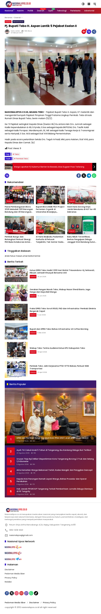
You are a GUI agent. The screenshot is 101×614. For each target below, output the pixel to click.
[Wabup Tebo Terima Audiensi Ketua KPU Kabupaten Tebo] (16, 350)
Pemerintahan (18, 22)
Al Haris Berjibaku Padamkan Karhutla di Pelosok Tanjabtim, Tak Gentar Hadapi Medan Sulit (50, 239)
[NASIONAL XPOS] (21, 3)
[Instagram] (16, 593)
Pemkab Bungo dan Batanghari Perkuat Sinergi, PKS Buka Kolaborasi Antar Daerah (18, 239)
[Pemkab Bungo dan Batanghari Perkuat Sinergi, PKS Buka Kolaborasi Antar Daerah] (19, 225)
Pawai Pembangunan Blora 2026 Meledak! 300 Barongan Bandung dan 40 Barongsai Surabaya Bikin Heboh (19, 209)
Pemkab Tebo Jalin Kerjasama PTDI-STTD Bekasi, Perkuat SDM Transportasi (59, 367)
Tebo (17, 154)
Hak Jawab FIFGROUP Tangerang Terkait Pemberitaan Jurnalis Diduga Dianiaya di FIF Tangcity (55, 490)
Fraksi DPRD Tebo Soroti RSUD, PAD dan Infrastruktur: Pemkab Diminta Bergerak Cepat (63, 309)
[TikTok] (36, 593)
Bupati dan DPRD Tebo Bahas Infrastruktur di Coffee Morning (59, 329)
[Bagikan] (94, 31)
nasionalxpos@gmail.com (21, 535)
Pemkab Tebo (22, 158)
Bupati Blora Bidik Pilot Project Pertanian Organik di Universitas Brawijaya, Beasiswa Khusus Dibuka (50, 209)
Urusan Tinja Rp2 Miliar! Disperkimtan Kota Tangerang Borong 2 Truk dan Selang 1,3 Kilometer (55, 460)
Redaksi (8, 581)
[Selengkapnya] (50, 510)
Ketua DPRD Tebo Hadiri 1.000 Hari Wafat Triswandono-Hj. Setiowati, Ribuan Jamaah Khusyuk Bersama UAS (62, 271)
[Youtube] (21, 593)
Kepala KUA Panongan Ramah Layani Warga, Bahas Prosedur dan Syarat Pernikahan (52, 480)
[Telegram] (89, 175)
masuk (19, 256)
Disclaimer (9, 569)
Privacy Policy (11, 577)
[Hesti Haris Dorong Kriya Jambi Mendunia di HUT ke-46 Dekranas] (81, 195)
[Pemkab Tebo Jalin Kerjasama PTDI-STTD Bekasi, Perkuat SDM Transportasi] (16, 369)
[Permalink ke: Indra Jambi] (8, 31)
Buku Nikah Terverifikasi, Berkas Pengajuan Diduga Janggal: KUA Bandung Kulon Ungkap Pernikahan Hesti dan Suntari (81, 239)
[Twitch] (26, 593)
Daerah (8, 22)
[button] (83, 4)
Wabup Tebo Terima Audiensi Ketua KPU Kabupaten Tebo (57, 348)
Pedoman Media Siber (15, 573)
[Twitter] (84, 175)
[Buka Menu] (88, 4)
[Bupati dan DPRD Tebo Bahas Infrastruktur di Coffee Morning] (16, 331)
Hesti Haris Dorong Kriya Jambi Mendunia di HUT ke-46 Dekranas (81, 209)
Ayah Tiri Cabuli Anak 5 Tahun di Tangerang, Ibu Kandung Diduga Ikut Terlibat (54, 450)
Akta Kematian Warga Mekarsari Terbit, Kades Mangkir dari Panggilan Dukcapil (54, 470)
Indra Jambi (15, 31)
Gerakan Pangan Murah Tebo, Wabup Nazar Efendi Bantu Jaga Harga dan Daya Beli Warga (60, 290)
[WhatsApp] (94, 175)
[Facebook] (78, 175)
